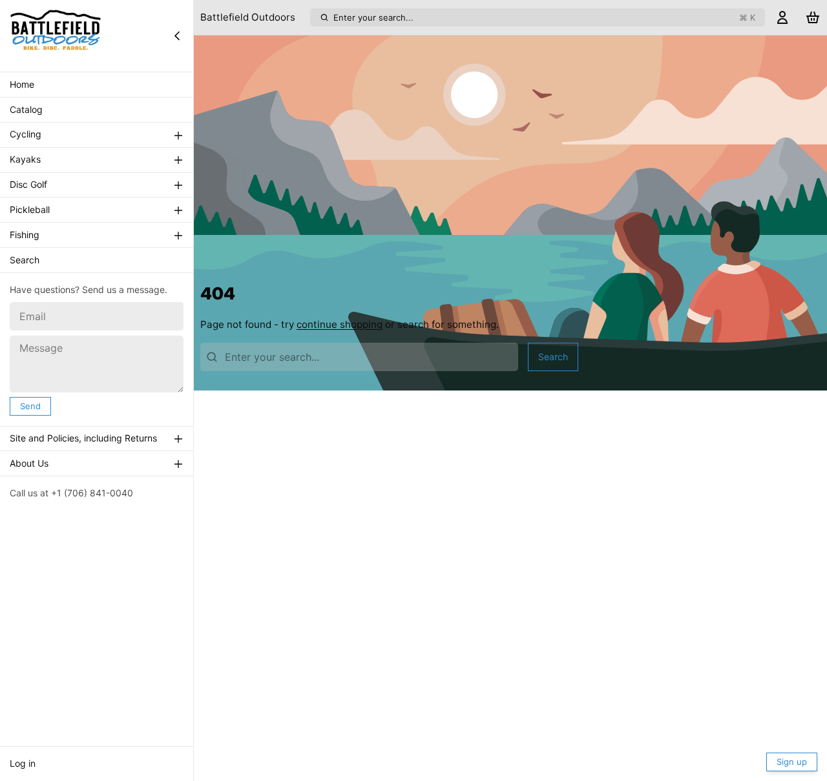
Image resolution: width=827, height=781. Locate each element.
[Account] (782, 17)
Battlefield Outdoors (247, 17)
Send (30, 406)
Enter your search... (544, 17)
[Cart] (813, 17)
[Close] (177, 35)
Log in (23, 763)
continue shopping (339, 324)
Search (24, 259)
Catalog (26, 109)
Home (22, 84)
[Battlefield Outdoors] (55, 35)
